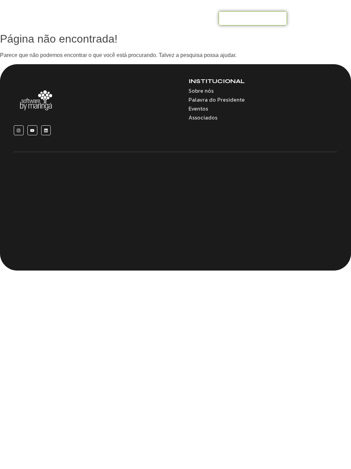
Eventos (198, 108)
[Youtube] (32, 130)
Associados (203, 117)
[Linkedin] (46, 130)
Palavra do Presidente (217, 99)
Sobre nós (201, 91)
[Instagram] (19, 130)
